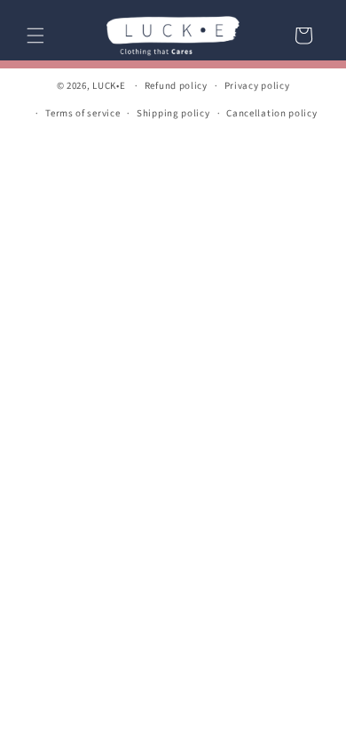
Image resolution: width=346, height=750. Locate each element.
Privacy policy (257, 85)
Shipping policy (173, 113)
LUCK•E (108, 85)
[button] (35, 35)
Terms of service (82, 113)
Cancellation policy (271, 113)
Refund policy (176, 85)
